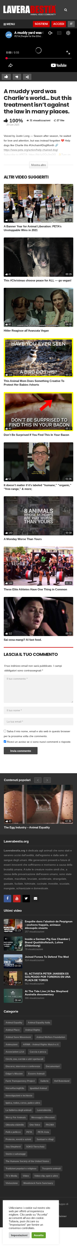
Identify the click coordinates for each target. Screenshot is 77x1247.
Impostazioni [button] (19, 1235)
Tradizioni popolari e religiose (21, 1168)
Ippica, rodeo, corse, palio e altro (23, 1103)
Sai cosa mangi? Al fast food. (23, 639)
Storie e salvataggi (15, 1154)
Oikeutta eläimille (15, 1124)
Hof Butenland (61, 1081)
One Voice (35, 1124)
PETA (29, 1132)
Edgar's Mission (14, 1073)
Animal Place (13, 1030)
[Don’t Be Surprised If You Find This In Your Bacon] (38, 411)
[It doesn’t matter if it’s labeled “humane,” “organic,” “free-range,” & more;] (38, 461)
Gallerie (44, 1081)
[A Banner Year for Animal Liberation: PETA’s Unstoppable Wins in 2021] (38, 203)
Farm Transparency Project (20, 1081)
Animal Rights (32, 1030)
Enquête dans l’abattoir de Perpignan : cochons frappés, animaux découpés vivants (49, 924)
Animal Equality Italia (39, 1022)
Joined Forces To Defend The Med (47, 956)
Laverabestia (44, 1110)
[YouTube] (17, 898)
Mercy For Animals (16, 1117)
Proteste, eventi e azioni (18, 1139)
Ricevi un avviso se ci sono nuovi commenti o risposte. (38, 741)
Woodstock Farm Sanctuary (38, 1183)
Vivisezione (12, 1183)
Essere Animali (36, 1073)
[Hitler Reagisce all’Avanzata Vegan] (38, 307)
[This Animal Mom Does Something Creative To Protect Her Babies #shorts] (38, 357)
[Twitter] (26, 898)
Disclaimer (60, 1216)
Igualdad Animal (38, 1088)
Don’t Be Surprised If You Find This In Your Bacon (36, 434)
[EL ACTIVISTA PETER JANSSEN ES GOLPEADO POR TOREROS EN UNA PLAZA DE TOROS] (13, 978)
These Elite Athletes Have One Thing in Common (35, 589)
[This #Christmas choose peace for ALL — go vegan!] (38, 257)
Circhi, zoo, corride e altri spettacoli (24, 1059)
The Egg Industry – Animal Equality (27, 827)
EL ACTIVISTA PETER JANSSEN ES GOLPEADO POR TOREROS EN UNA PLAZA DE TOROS (47, 977)
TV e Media (11, 1176)
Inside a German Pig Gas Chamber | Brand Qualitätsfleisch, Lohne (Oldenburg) (47, 942)
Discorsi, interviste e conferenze (23, 1066)
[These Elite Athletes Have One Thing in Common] (38, 566)
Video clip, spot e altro (46, 1176)
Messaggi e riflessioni (43, 1117)
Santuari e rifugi (45, 1139)
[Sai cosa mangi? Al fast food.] (38, 616)
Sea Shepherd (13, 1146)
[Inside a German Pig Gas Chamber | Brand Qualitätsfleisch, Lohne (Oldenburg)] (13, 944)
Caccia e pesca (38, 1052)
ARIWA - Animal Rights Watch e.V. (41, 1044)
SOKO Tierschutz (35, 1146)
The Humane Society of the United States (27, 1161)
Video (26, 1176)
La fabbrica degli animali (18, 1110)
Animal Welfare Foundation (50, 1037)
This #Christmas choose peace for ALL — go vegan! (37, 280)
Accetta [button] (39, 1235)
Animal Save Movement (18, 1037)
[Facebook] (7, 898)
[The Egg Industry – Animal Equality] (38, 804)
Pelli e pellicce (13, 1132)
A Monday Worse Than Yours (23, 539)
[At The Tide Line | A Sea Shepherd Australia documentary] (13, 996)
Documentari (53, 1066)
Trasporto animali (51, 1168)
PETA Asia (43, 1132)
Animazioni (11, 1044)
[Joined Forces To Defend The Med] (13, 961)
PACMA (50, 1124)
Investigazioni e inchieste (19, 1095)
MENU (11, 24)
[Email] (35, 898)
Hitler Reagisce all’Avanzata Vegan (26, 330)
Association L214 (15, 1052)
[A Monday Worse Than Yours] (38, 515)
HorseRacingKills (15, 1088)
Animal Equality (14, 1022)
